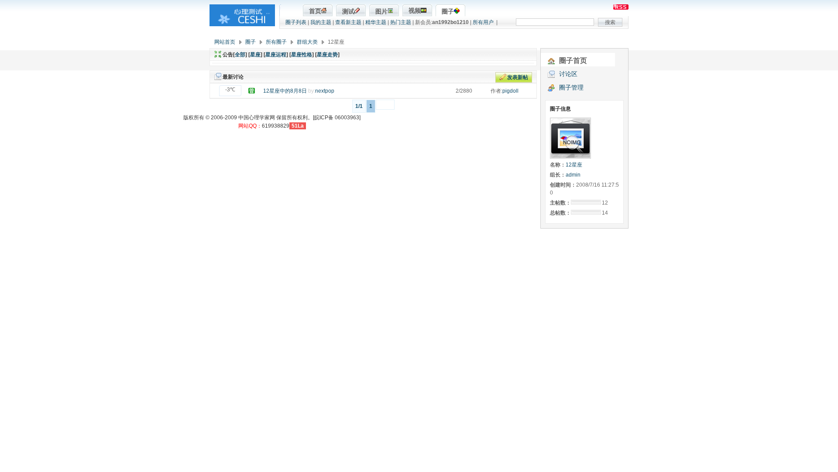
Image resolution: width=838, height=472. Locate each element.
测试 (348, 11)
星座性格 (301, 55)
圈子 (448, 11)
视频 (415, 10)
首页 (315, 11)
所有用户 (483, 22)
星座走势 (327, 55)
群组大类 (307, 42)
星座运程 (275, 55)
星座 (255, 55)
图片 (381, 11)
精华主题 (375, 22)
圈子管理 (571, 87)
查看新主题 (348, 22)
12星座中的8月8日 (285, 91)
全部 (240, 55)
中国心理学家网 (256, 118)
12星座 (574, 165)
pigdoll (510, 91)
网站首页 (224, 42)
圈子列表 (295, 22)
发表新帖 (517, 77)
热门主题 (400, 22)
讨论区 (568, 73)
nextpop (324, 91)
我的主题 (320, 22)
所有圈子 (276, 42)
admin (573, 175)
